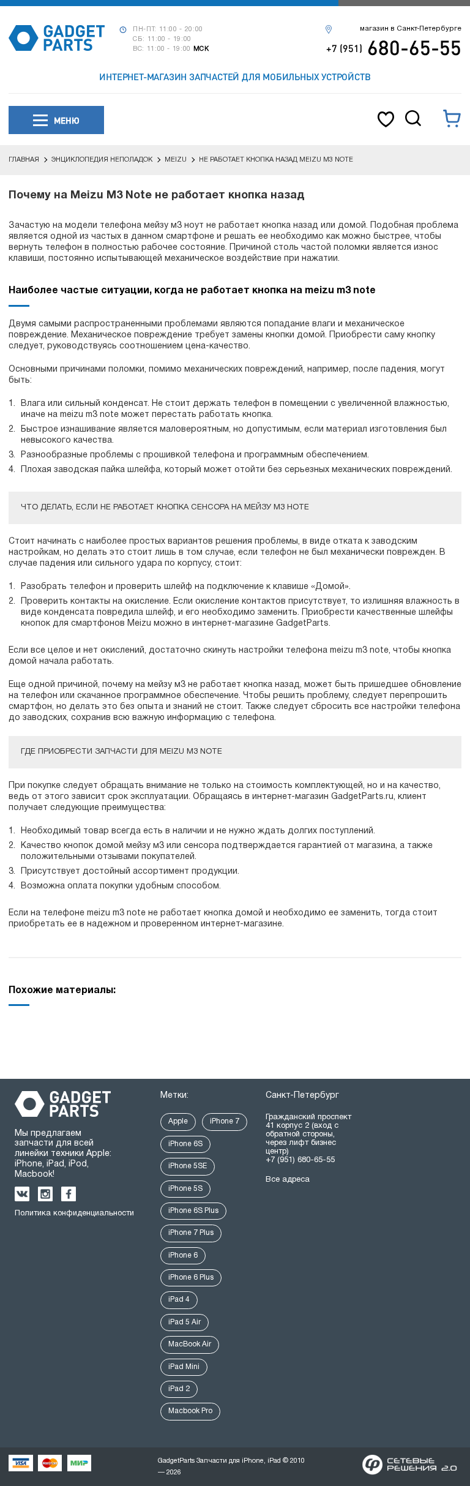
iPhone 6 (183, 1255)
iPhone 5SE (187, 1166)
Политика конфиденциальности (74, 1213)
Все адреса (288, 1180)
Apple (178, 1121)
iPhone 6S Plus (193, 1210)
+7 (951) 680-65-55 (300, 1160)
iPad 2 (179, 1389)
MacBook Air (189, 1344)
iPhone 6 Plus (191, 1277)
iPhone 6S (185, 1144)
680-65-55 (393, 47)
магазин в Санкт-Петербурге (410, 29)
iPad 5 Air (184, 1322)
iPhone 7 (224, 1121)
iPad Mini (184, 1367)
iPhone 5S (185, 1188)
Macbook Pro (190, 1411)
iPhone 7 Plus (191, 1232)
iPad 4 (179, 1299)
